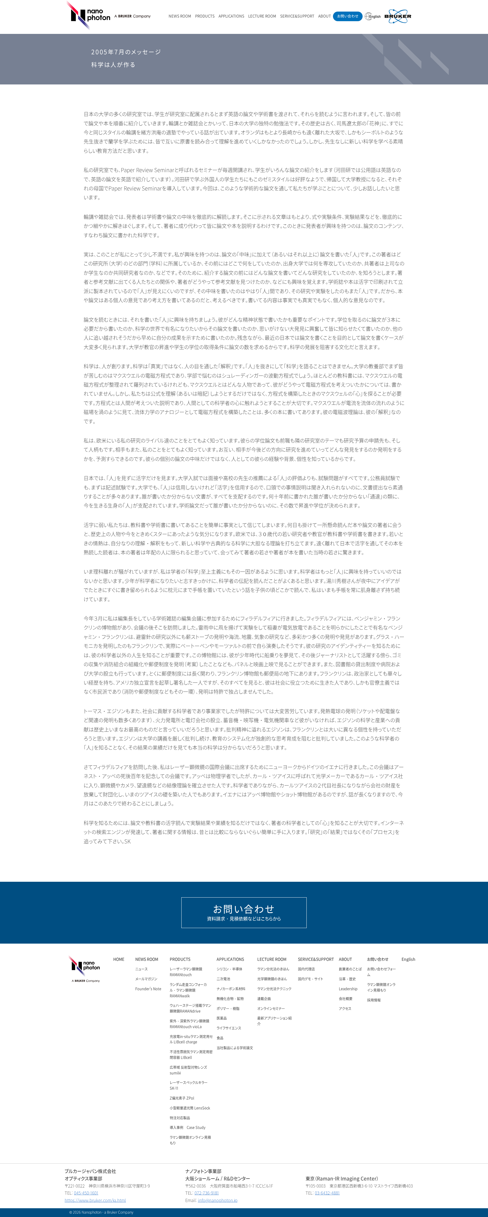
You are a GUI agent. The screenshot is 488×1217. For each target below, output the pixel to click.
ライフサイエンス (229, 1028)
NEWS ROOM (180, 16)
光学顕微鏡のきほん (272, 979)
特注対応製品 (180, 1118)
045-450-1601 (86, 1193)
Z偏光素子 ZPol (182, 1098)
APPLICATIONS (231, 16)
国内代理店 (306, 969)
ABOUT (324, 16)
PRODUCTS (205, 16)
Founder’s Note (148, 989)
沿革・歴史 (347, 979)
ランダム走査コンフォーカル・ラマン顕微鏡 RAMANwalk (188, 990)
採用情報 (374, 1000)
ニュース (141, 969)
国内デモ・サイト (310, 979)
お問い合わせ (347, 16)
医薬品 (222, 1018)
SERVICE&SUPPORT (297, 16)
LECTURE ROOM (262, 16)
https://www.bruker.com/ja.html (95, 1200)
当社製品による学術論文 (235, 1048)
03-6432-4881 (327, 1193)
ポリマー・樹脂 (228, 1009)
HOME (118, 959)
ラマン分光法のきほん (273, 969)
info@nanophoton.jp (218, 1200)
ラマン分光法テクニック (274, 989)
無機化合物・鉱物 (230, 999)
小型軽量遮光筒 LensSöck (190, 1108)
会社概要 (345, 999)
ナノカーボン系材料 (231, 989)
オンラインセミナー (271, 1009)
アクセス (345, 1009)
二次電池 (223, 979)
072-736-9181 (207, 1193)
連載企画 (264, 999)
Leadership (348, 989)
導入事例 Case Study (188, 1127)
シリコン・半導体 (229, 969)
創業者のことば (350, 969)
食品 (220, 1038)
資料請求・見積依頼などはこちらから (244, 912)
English (408, 959)
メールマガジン (146, 979)
